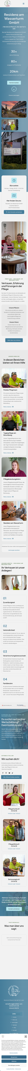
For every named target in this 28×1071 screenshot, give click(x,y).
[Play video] (14, 89)
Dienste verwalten (14, 1052)
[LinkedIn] (13, 773)
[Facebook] (3, 773)
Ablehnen (14, 1061)
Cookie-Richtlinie (10, 1068)
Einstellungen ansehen (14, 1065)
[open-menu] (24, 3)
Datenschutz (18, 1068)
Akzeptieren (14, 1057)
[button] (26, 1036)
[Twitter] (10, 773)
